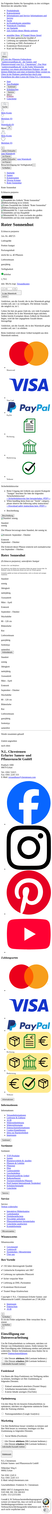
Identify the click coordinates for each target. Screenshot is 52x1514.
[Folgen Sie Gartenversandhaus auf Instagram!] (29, 869)
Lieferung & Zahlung (16, 1117)
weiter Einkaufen (9, 151)
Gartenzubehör (13, 1170)
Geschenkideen (13, 1173)
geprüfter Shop (14, 35)
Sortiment (12, 87)
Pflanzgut (11, 1165)
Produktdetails (13, 10)
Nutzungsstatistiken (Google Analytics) (21, 1414)
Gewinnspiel (12, 1247)
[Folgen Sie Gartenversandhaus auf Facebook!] (29, 824)
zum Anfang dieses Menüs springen (22, 30)
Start (9, 81)
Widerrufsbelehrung (15, 1122)
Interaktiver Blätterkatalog (18, 1211)
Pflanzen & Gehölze (15, 1163)
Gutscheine (12, 99)
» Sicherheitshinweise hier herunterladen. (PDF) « (28, 498)
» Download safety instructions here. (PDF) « (26, 506)
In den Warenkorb (9, 293)
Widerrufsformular (15, 1125)
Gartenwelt (11, 1249)
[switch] (45, 1510)
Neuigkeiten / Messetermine (19, 1252)
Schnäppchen (12, 89)
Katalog (10, 96)
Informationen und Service (18, 15)
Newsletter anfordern (16, 1219)
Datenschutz (12, 1306)
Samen (10, 175)
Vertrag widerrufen (9, 1206)
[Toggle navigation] (9, 128)
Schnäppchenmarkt (15, 1185)
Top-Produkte (13, 84)
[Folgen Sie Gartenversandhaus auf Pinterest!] (29, 914)
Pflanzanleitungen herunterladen (21, 1221)
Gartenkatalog (13, 1214)
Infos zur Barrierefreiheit (17, 1132)
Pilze (9, 1168)
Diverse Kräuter (14, 180)
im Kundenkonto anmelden (19, 23)
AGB (9, 1120)
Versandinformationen (16, 1115)
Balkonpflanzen (14, 1178)
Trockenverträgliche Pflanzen (19, 1180)
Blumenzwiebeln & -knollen (19, 1161)
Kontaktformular (14, 1226)
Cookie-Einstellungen (16, 1130)
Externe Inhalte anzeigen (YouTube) (20, 1392)
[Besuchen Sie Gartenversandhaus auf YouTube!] (29, 952)
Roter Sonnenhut (14, 183)
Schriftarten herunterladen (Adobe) (19, 1389)
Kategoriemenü (13, 13)
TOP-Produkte (13, 1156)
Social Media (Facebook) (15, 1436)
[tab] (29, 510)
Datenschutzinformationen (18, 1127)
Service (11, 92)
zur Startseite (12, 28)
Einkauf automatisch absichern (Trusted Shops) (25, 1386)
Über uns (11, 1254)
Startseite (11, 173)
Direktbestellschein (15, 1216)
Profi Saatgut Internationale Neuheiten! (24, 1183)
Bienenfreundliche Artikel (18, 1175)
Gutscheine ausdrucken (17, 1224)
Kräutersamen (13, 178)
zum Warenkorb (8, 153)
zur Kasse (6, 156)
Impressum (11, 1135)
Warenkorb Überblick (16, 25)
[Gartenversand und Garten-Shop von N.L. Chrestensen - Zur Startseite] (26, 77)
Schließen (6, 168)
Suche (9, 20)
